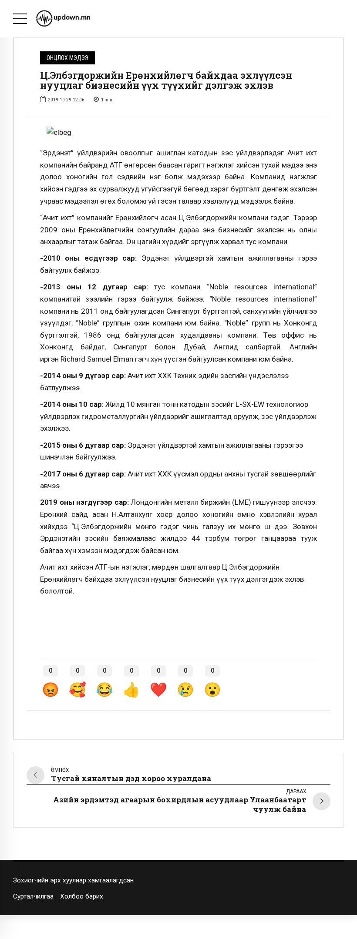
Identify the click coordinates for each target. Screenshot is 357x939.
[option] (178, 133)
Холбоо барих (81, 896)
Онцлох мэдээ (67, 57)
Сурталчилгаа (33, 896)
